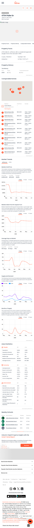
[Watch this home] (23, 8)
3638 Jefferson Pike (9, 112)
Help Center (22, 479)
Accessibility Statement (13, 518)
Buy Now (26, 445)
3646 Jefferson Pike (9, 148)
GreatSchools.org (20, 431)
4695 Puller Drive (8, 115)
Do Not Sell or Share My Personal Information (16, 521)
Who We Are (6, 479)
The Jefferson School (11, 428)
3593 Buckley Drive (8, 119)
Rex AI (4, 485)
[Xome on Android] (21, 496)
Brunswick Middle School (12, 424)
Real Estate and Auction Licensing (12, 502)
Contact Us (14, 479)
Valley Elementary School (12, 418)
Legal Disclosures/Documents (22, 482)
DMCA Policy (17, 520)
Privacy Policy (11, 513)
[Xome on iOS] (12, 496)
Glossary (5, 482)
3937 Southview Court (9, 128)
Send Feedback (17, 456)
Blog (10, 482)
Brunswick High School (11, 421)
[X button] (18, 489)
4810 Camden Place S (9, 151)
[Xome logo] (17, 2)
